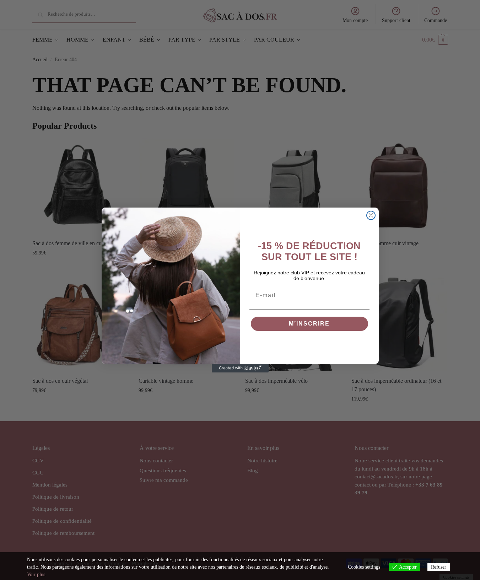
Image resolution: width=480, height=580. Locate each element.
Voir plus (36, 574)
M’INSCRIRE (309, 324)
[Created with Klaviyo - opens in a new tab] (240, 368)
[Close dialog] (371, 215)
